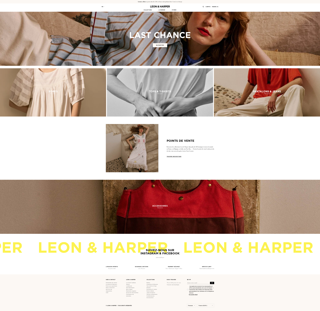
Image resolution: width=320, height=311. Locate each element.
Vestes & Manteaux (151, 294)
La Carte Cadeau (131, 282)
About (128, 284)
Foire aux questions (111, 286)
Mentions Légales (131, 291)
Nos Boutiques (130, 287)
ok (212, 282)
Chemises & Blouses (152, 284)
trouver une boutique (174, 156)
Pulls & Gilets (150, 291)
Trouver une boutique (173, 284)
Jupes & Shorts (150, 292)
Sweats (148, 287)
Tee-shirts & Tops (151, 286)
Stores (174, 9)
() (193, 294)
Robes (148, 282)
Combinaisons (150, 296)
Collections (148, 9)
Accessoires (150, 297)
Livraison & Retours (111, 284)
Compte (208, 6)
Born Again (129, 289)
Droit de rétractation (132, 292)
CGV (107, 292)
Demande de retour (111, 282)
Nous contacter (110, 287)
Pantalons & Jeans (151, 289)
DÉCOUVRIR (160, 62)
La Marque (161, 9)
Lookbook (129, 286)
